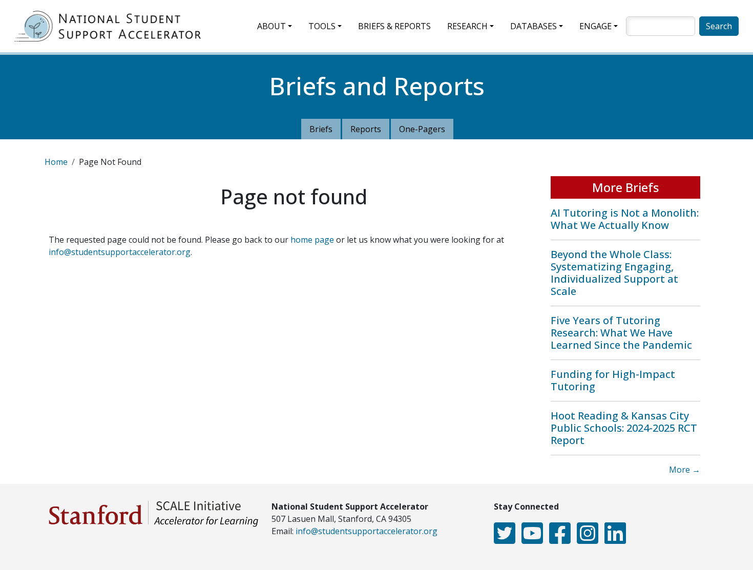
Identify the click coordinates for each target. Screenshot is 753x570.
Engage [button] (595, 26)
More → (684, 469)
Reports (365, 129)
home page (312, 239)
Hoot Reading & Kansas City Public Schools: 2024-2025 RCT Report (624, 428)
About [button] (271, 26)
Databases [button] (533, 26)
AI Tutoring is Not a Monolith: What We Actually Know (625, 219)
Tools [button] (322, 26)
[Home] (111, 26)
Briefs (320, 129)
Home (56, 161)
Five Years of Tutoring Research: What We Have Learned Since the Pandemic (621, 332)
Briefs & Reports (394, 26)
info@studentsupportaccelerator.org (120, 252)
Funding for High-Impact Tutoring (613, 380)
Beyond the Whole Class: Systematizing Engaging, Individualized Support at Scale (614, 272)
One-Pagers (422, 129)
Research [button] (467, 26)
